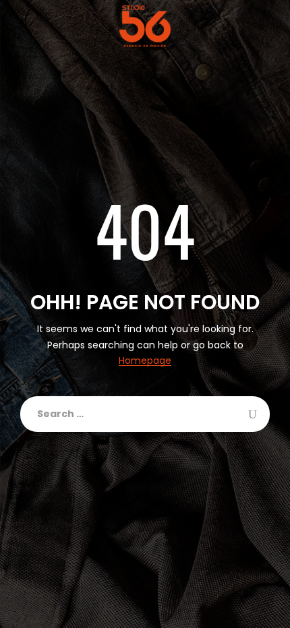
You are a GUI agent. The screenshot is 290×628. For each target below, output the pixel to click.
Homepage (145, 361)
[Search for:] (145, 414)
